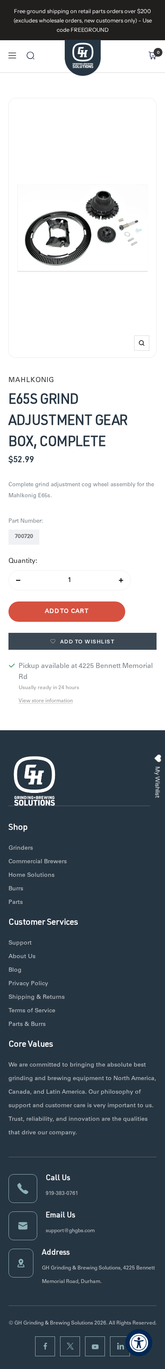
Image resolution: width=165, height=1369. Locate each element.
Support (20, 943)
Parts (15, 903)
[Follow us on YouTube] (94, 1346)
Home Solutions (31, 875)
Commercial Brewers (37, 862)
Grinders (20, 848)
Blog (15, 970)
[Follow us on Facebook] (45, 1346)
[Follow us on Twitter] (70, 1346)
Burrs (15, 889)
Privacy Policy (28, 984)
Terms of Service (31, 1011)
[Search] (30, 55)
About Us (22, 957)
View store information (46, 701)
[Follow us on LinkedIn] (119, 1346)
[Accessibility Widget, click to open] (138, 1342)
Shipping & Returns (36, 997)
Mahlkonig (31, 380)
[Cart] (152, 55)
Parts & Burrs (27, 1025)
